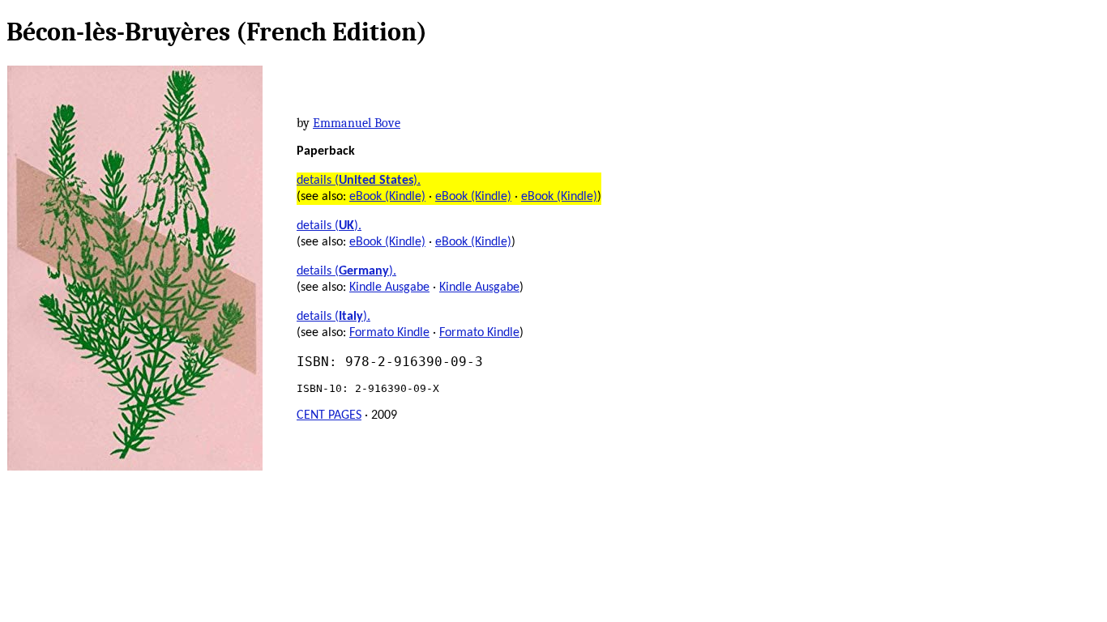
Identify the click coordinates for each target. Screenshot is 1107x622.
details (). (359, 180)
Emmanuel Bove (356, 123)
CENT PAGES (329, 415)
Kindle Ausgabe (389, 287)
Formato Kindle (389, 332)
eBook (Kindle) (387, 196)
